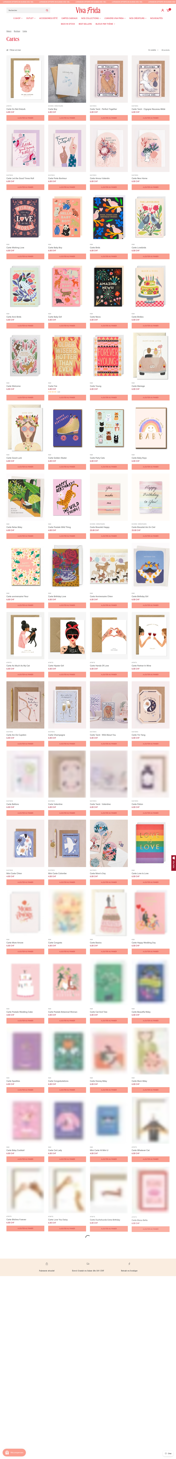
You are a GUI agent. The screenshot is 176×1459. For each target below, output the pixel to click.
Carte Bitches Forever (16, 1219)
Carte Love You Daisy (58, 1219)
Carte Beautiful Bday (141, 1012)
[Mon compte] (162, 10)
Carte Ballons (12, 804)
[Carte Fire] (67, 356)
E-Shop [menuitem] (17, 18)
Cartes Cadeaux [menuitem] (69, 18)
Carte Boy (52, 109)
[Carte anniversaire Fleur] (25, 566)
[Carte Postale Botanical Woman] (67, 982)
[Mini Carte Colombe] (67, 843)
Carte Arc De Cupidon (16, 735)
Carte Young (95, 386)
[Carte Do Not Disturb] (25, 79)
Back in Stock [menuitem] (68, 24)
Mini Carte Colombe (57, 873)
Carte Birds (95, 247)
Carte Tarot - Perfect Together (103, 109)
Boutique (17, 31)
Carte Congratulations (58, 1081)
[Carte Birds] (109, 217)
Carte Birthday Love (57, 596)
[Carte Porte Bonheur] (67, 148)
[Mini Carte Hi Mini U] (109, 1120)
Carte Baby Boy (55, 247)
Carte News (95, 317)
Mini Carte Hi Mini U (99, 1150)
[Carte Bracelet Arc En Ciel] (151, 497)
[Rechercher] (47, 10)
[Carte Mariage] (151, 356)
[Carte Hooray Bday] (109, 1051)
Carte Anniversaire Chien (101, 596)
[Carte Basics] (109, 912)
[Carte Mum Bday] (151, 1051)
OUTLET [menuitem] (29, 18)
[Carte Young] (109, 356)
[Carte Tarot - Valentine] (109, 774)
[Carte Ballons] (25, 774)
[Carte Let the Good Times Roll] (25, 148)
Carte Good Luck (14, 458)
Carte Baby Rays (139, 458)
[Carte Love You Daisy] (67, 1189)
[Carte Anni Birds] (25, 286)
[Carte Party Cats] (109, 428)
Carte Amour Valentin (100, 178)
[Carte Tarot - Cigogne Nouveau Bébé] (151, 79)
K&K (8, 244)
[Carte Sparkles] (25, 1051)
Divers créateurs (55, 106)
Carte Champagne (56, 735)
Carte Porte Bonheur (57, 178)
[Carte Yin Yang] (151, 705)
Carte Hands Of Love (99, 665)
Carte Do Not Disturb (15, 109)
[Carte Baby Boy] (67, 217)
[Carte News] (109, 286)
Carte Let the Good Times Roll (20, 178)
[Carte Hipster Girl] (67, 635)
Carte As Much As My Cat (18, 665)
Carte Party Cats (97, 458)
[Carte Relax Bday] (25, 497)
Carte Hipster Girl (56, 665)
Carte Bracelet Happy (99, 527)
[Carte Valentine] (67, 774)
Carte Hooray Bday (98, 1081)
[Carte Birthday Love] (67, 566)
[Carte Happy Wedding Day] (151, 912)
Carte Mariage (138, 386)
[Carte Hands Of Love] (109, 635)
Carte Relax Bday (14, 527)
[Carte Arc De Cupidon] (25, 705)
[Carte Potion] (151, 774)
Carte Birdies (138, 317)
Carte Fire (52, 386)
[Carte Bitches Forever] (25, 1189)
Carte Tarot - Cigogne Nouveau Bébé (148, 109)
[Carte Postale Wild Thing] (67, 497)
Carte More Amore (14, 942)
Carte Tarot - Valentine (100, 804)
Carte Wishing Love (15, 247)
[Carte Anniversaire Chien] (109, 566)
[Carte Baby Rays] (151, 428)
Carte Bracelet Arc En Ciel (143, 527)
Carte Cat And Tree (98, 1012)
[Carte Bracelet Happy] (109, 497)
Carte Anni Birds (13, 317)
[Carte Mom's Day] (109, 843)
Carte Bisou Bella (140, 1219)
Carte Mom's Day (98, 873)
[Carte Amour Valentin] (109, 148)
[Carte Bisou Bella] (151, 1189)
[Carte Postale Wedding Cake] (25, 982)
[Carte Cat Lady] (67, 1120)
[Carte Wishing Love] (25, 217)
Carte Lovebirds (139, 247)
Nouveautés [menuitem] (156, 18)
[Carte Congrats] (67, 912)
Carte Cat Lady (55, 1150)
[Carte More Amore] (25, 912)
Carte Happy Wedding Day (144, 942)
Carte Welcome (13, 386)
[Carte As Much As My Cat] (25, 635)
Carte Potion (137, 804)
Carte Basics (96, 942)
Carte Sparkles (13, 1081)
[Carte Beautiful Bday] (151, 982)
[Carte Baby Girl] (67, 286)
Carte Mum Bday (139, 1081)
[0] (167, 10)
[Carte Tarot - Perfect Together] (109, 79)
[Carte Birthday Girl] (151, 566)
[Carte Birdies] (151, 286)
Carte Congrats (55, 942)
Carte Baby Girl (55, 317)
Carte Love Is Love (140, 873)
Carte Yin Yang (138, 735)
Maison (8, 31)
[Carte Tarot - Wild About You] (109, 705)
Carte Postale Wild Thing (59, 527)
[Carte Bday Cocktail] (25, 1120)
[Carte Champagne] (67, 705)
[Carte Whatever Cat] (151, 1120)
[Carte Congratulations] (67, 1051)
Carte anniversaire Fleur (17, 596)
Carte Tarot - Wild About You (103, 735)
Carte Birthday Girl (140, 596)
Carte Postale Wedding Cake (19, 1012)
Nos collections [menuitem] (90, 18)
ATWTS (9, 106)
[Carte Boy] (67, 79)
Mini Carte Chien (14, 873)
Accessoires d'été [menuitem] (48, 18)
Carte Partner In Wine (141, 665)
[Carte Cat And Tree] (109, 982)
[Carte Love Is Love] (151, 843)
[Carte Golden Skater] (67, 428)
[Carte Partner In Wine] (151, 635)
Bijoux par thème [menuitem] (104, 24)
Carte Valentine (55, 804)
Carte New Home (139, 178)
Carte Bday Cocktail (15, 1150)
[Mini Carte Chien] (25, 843)
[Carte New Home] (151, 148)
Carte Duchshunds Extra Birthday (105, 1219)
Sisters (93, 106)
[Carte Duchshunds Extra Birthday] (109, 1189)
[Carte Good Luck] (25, 428)
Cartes (25, 31)
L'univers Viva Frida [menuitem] (114, 18)
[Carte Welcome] (25, 356)
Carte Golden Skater (57, 458)
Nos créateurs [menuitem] (136, 18)
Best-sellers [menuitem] (85, 24)
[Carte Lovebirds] (151, 217)
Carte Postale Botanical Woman (62, 1012)
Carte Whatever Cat (141, 1150)
